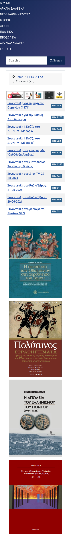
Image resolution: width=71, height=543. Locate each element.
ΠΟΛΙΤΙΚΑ (6, 31)
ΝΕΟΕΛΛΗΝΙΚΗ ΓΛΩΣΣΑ (15, 14)
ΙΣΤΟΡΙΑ (5, 20)
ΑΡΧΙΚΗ (5, 3)
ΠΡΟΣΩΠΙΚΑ (8, 37)
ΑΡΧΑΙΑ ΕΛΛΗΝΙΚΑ (12, 8)
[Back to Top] (64, 536)
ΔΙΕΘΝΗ (5, 26)
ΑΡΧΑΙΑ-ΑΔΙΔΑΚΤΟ (12, 43)
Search (57, 60)
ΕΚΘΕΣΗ (5, 49)
